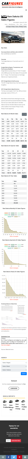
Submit (24, 373)
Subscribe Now (16, 440)
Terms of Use (6, 451)
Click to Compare (14, 236)
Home (6, 24)
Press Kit (22, 451)
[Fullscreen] (23, 114)
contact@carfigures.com (6, 329)
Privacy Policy (15, 451)
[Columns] (25, 114)
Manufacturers (12, 24)
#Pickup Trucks (22, 26)
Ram (21, 24)
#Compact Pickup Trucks (12, 26)
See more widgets (5, 345)
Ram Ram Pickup (18, 406)
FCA (17, 24)
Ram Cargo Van (11, 407)
